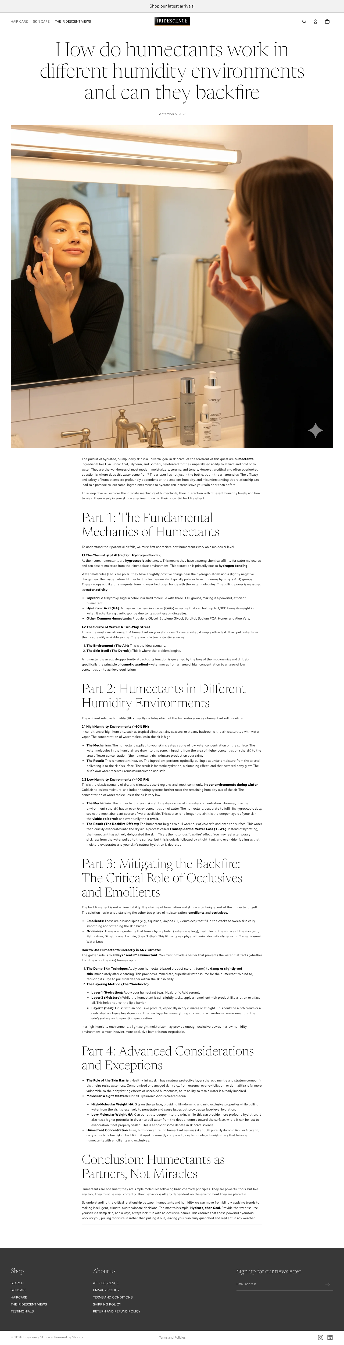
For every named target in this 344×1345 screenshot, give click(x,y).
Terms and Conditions (112, 1297)
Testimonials (22, 1312)
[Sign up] (327, 1284)
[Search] (304, 21)
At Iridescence (106, 1283)
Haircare (19, 1297)
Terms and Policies (172, 1337)
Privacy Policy (106, 1290)
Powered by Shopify (68, 1337)
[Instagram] (320, 1337)
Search (17, 1283)
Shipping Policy (107, 1304)
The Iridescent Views (29, 1304)
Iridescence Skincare (38, 1337)
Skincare (18, 1290)
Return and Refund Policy (117, 1312)
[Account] (315, 21)
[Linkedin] (330, 1337)
